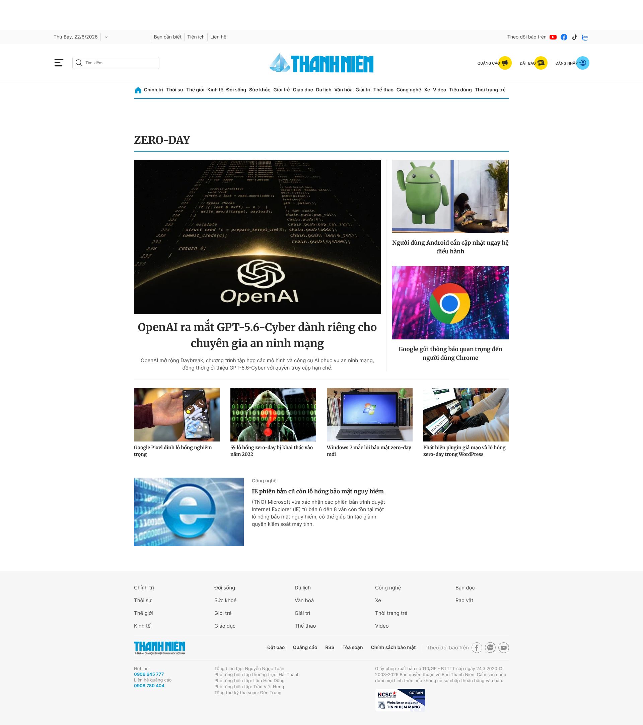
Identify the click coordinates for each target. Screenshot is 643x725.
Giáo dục (303, 90)
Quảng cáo (305, 647)
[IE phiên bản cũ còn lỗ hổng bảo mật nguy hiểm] (189, 512)
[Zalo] (585, 37)
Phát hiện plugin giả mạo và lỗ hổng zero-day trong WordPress (464, 451)
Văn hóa (343, 90)
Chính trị (153, 90)
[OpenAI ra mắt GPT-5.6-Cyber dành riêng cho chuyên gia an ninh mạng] (257, 237)
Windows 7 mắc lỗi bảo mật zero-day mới (369, 451)
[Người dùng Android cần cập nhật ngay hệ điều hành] (450, 196)
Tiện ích (196, 37)
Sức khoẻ (225, 600)
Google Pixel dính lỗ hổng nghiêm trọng (173, 451)
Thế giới (195, 90)
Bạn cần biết (168, 37)
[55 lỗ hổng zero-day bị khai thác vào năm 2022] (273, 414)
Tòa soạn (353, 647)
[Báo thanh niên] (321, 62)
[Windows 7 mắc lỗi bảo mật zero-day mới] (370, 414)
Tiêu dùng (460, 90)
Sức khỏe (260, 90)
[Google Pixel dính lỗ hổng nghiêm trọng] (177, 414)
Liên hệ (218, 37)
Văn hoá (304, 600)
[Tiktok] (575, 37)
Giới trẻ (281, 90)
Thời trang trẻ (490, 90)
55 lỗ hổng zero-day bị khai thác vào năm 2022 (271, 451)
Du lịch (323, 90)
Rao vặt (464, 600)
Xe (427, 90)
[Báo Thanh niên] (159, 648)
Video (439, 90)
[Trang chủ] (138, 90)
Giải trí (363, 90)
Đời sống (236, 90)
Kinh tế (215, 90)
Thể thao (383, 90)
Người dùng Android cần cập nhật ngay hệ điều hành (450, 247)
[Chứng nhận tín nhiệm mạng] (400, 700)
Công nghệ (409, 90)
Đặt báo (276, 647)
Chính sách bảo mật (393, 647)
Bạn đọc (465, 587)
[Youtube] (553, 37)
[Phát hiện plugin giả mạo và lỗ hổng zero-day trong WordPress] (466, 414)
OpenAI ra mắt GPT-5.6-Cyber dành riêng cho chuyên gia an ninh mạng (257, 335)
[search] (115, 63)
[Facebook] (564, 37)
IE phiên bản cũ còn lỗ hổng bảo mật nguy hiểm (318, 491)
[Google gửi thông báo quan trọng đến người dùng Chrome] (450, 302)
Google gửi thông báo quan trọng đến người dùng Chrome (450, 353)
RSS (329, 647)
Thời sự (174, 90)
